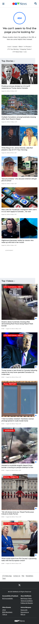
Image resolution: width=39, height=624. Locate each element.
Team (4, 578)
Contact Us (16, 576)
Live (25, 52)
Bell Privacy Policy (26, 598)
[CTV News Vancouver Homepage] (19, 4)
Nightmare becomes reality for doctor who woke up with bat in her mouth (18, 241)
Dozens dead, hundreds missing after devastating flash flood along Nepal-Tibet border (17, 324)
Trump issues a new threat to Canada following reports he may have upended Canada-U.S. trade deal (19, 372)
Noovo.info (24, 610)
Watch (21, 46)
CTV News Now (17, 52)
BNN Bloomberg (7, 612)
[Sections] (3, 4)
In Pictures (27, 46)
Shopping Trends (25, 49)
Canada (14, 46)
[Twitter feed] (19, 585)
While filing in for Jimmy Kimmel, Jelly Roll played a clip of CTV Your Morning (17, 149)
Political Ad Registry (27, 603)
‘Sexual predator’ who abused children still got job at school (19, 180)
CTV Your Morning (13, 49)
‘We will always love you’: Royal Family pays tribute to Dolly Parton (18, 513)
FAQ (23, 576)
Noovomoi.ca (25, 612)
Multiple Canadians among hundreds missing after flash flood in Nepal (19, 118)
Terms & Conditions (27, 601)
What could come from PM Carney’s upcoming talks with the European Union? (19, 559)
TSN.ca (4, 614)
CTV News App (7, 576)
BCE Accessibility (7, 598)
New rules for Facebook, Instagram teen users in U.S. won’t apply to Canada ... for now (19, 210)
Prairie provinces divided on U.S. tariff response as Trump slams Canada (16, 87)
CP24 (4, 610)
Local (9, 46)
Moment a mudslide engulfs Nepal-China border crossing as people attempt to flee (17, 466)
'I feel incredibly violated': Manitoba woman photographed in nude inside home (18, 420)
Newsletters (29, 576)
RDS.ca (23, 614)
